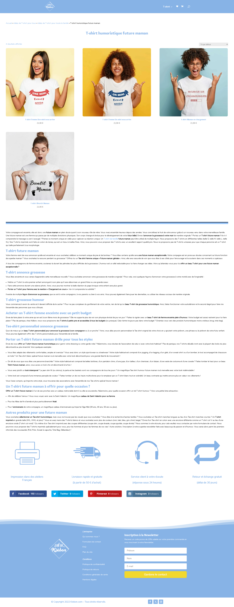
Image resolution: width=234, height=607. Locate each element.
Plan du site (87, 552)
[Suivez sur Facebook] (150, 602)
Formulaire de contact (91, 542)
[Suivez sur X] (155, 602)
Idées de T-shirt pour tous (25, 23)
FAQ (84, 547)
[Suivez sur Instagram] (161, 602)
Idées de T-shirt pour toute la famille (53, 23)
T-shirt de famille (111, 239)
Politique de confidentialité (93, 564)
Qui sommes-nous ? (91, 537)
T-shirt (166, 7)
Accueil (9, 23)
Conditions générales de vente (95, 575)
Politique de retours (90, 569)
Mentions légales (89, 580)
